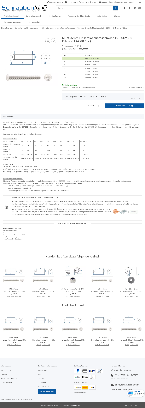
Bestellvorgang (6, 382)
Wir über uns (6, 370)
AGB (39, 374)
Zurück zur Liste (7, 28)
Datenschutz (42, 370)
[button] (124, 8)
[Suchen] (115, 8)
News (140, 2)
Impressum (42, 382)
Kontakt (131, 2)
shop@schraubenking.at (117, 2)
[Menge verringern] (64, 105)
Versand (141, 98)
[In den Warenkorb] (3, 35)
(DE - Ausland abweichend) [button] (86, 88)
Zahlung (4, 374)
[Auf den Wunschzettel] (53, 40)
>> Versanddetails (80, 393)
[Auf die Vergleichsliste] (47, 40)
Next (140, 281)
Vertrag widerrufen (46, 391)
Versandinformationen (9, 378)
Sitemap (41, 378)
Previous (5, 281)
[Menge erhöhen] (98, 105)
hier (85, 214)
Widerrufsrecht (43, 386)
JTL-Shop (134, 405)
